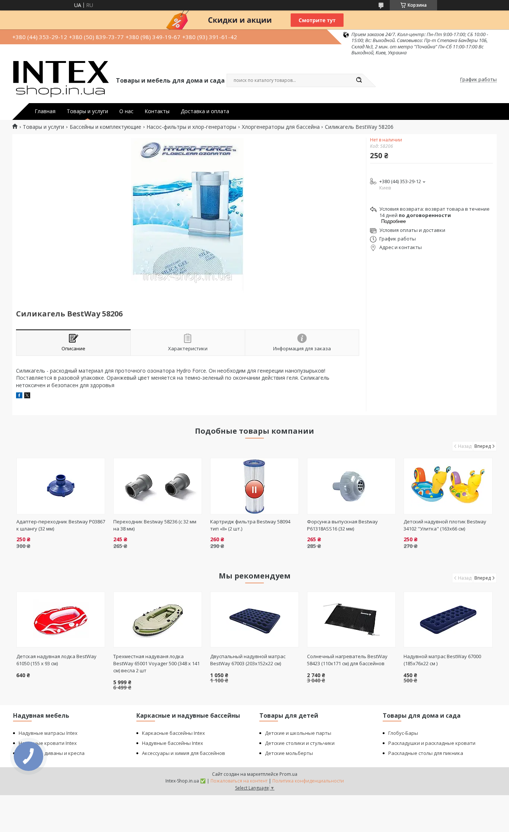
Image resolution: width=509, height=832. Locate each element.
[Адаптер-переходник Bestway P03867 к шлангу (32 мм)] (60, 486)
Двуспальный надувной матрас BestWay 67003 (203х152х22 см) (247, 660)
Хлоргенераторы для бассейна (281, 127)
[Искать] (358, 80)
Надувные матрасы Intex (48, 733)
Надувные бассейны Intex (172, 743)
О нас (126, 111)
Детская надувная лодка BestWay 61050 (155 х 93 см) (56, 660)
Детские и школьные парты (298, 733)
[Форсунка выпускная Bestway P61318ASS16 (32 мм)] (351, 486)
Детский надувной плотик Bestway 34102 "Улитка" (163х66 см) (445, 525)
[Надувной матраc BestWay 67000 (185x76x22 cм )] (448, 619)
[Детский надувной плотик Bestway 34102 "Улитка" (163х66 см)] (448, 486)
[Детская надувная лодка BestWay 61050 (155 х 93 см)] (60, 619)
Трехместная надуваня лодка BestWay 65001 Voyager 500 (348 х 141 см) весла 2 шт (156, 663)
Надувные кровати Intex (48, 743)
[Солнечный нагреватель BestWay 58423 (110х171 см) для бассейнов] (351, 619)
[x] (27, 396)
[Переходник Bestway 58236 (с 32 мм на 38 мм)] (157, 486)
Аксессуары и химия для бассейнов (183, 753)
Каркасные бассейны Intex (173, 733)
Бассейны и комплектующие (105, 127)
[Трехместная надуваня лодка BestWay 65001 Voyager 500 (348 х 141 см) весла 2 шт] (157, 619)
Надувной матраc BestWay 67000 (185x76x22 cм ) (442, 660)
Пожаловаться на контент (239, 781)
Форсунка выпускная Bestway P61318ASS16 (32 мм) (342, 525)
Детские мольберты (289, 753)
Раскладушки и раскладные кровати (431, 743)
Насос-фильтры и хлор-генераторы (191, 127)
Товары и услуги (87, 111)
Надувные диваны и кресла (52, 753)
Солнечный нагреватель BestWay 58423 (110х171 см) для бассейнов (347, 660)
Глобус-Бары (403, 733)
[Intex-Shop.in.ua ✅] (60, 79)
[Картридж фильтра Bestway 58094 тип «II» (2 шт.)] (254, 486)
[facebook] (19, 396)
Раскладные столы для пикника (425, 753)
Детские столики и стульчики (300, 743)
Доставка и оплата (205, 111)
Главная (45, 111)
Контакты (157, 111)
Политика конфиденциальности (308, 781)
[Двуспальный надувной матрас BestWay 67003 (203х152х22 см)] (254, 619)
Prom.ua (288, 774)
